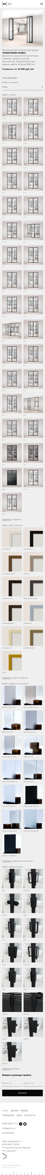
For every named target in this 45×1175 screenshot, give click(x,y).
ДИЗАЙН (15, 1110)
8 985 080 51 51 (10, 1123)
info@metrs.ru (8, 1128)
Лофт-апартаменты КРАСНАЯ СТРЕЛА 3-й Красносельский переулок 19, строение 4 (16, 1146)
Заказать (22, 1093)
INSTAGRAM (8, 1133)
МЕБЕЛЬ (24, 1110)
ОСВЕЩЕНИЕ (8, 1115)
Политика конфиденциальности (11, 1165)
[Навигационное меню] (41, 4)
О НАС (5, 1110)
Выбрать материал (10, 82)
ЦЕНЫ (19, 1115)
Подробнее (6, 519)
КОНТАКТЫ (29, 1115)
